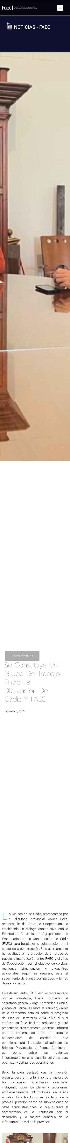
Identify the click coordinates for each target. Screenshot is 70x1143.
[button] (60, 8)
